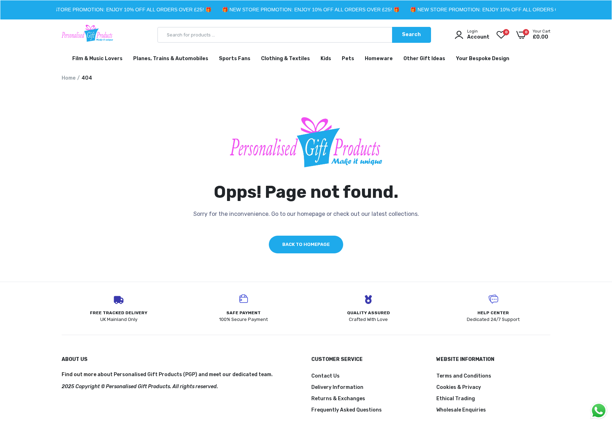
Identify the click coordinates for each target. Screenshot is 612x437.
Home (68, 78)
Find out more (79, 375)
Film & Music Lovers (97, 59)
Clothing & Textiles (285, 59)
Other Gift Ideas (424, 59)
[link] (592, 386)
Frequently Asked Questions (346, 410)
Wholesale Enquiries (461, 410)
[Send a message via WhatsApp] (598, 410)
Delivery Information (337, 387)
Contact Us (325, 376)
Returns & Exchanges (338, 399)
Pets (348, 59)
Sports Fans (234, 59)
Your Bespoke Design (482, 59)
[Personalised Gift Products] (87, 35)
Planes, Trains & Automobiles (170, 59)
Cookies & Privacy (458, 387)
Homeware (379, 59)
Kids (326, 59)
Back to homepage (306, 244)
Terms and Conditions (463, 376)
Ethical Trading (455, 399)
